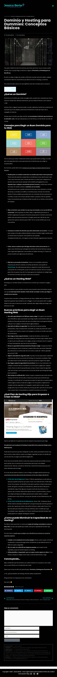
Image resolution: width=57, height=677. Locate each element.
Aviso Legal (25, 672)
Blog (9, 16)
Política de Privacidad (36, 672)
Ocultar (13, 88)
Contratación (22, 674)
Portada (6, 16)
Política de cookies (48, 672)
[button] (53, 6)
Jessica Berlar (17, 672)
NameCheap (11, 267)
